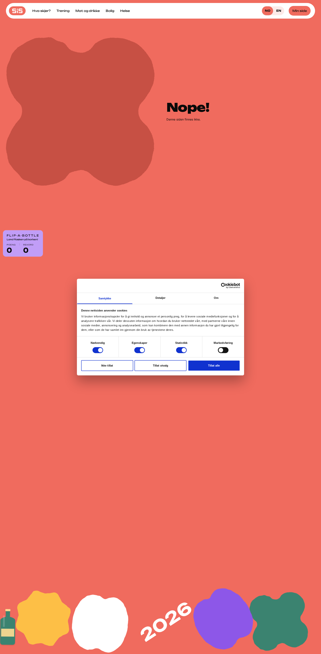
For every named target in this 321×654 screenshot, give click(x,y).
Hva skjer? (41, 11)
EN (278, 10)
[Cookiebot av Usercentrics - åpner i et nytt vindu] (223, 285)
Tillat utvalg (160, 365)
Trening (62, 11)
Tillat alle (214, 365)
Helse (125, 11)
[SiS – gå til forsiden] (17, 10)
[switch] (139, 350)
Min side (299, 11)
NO (267, 10)
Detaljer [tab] (160, 297)
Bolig (110, 11)
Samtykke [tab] (104, 298)
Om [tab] (216, 297)
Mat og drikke (87, 11)
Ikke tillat (107, 365)
